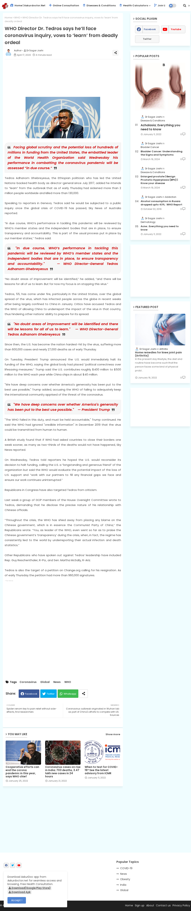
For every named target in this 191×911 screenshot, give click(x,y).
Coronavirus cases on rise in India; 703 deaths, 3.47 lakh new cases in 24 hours (63, 771)
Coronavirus (28, 682)
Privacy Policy (181, 905)
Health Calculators (135, 5)
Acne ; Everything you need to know (160, 228)
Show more (113, 734)
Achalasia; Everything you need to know (160, 127)
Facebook (31, 694)
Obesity (125, 879)
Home (8, 17)
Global (45, 682)
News (57, 682)
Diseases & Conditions (101, 5)
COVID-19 (126, 868)
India (123, 885)
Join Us (162, 5)
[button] (184, 5)
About (150, 905)
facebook (150, 29)
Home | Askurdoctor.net (29, 5)
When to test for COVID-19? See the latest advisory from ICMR (101, 770)
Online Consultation (65, 5)
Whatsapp (70, 694)
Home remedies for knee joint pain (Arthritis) (158, 354)
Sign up (139, 905)
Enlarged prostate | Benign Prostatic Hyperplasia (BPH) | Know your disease (159, 180)
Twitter (51, 694)
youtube (176, 29)
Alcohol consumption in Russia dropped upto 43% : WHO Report (161, 203)
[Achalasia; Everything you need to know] (160, 87)
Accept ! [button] (16, 900)
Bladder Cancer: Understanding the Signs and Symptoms (161, 153)
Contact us (163, 905)
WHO (17, 17)
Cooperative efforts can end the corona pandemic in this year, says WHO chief (22, 771)
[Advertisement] (67, 78)
